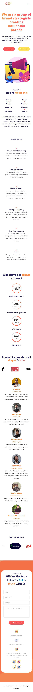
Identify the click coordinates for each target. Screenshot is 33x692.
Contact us (9, 49)
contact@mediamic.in (16, 635)
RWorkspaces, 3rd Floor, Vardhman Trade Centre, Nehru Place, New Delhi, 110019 (16, 655)
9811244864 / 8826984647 (16, 644)
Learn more (23, 49)
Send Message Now (16, 622)
